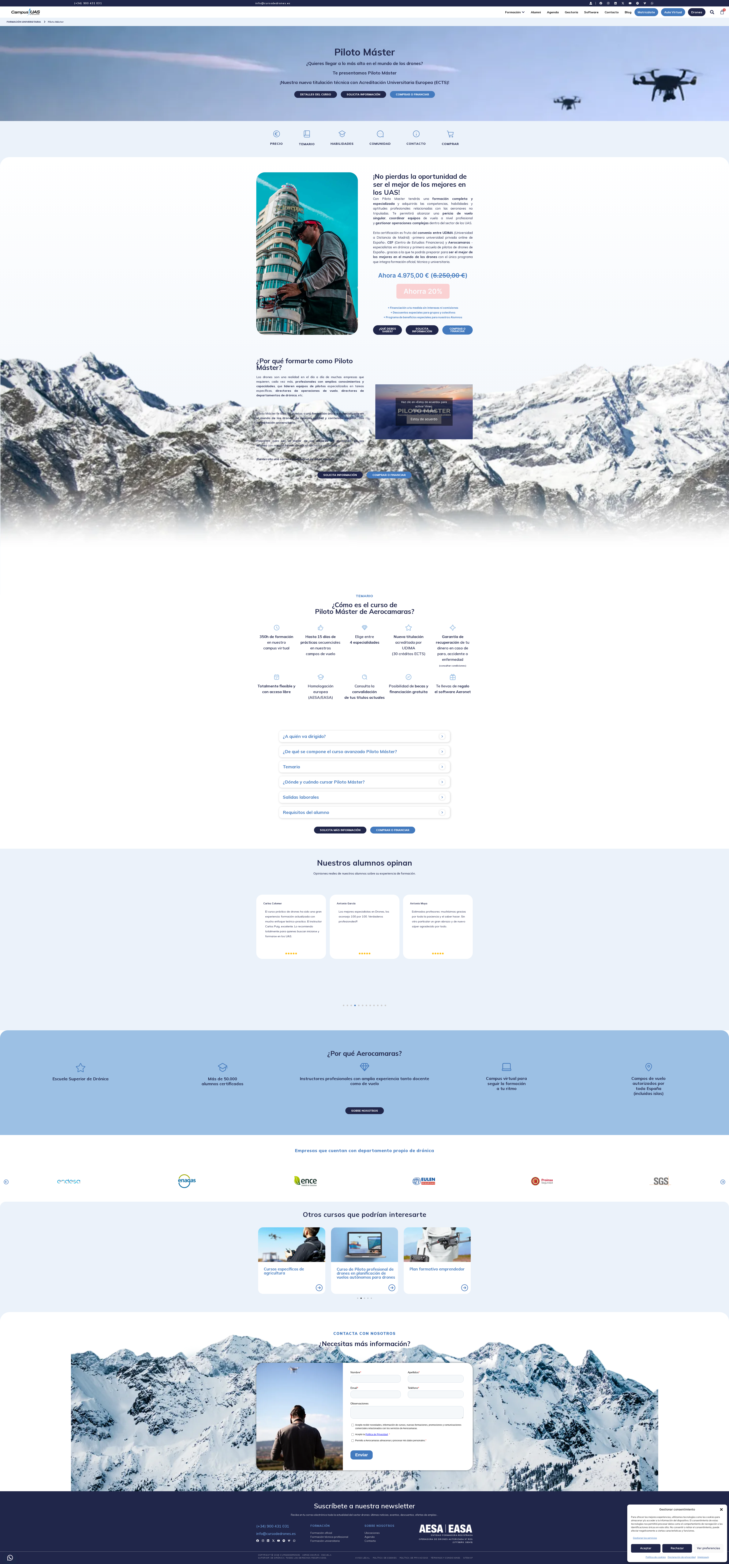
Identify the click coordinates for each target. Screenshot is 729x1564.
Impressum (703, 1557)
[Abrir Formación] (523, 12)
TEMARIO (307, 144)
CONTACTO (416, 144)
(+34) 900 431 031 (88, 3)
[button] (721, 1509)
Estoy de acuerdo (424, 419)
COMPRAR (450, 144)
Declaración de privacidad (682, 1557)
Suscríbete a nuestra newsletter (364, 1506)
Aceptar (645, 1548)
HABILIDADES (342, 144)
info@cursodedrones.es (272, 3)
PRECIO (276, 144)
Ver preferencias (708, 1548)
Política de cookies (656, 1557)
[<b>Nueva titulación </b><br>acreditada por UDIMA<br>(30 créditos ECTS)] (408, 627)
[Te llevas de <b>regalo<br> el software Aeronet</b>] (452, 677)
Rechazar (677, 1548)
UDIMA (448, 233)
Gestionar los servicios (645, 1537)
